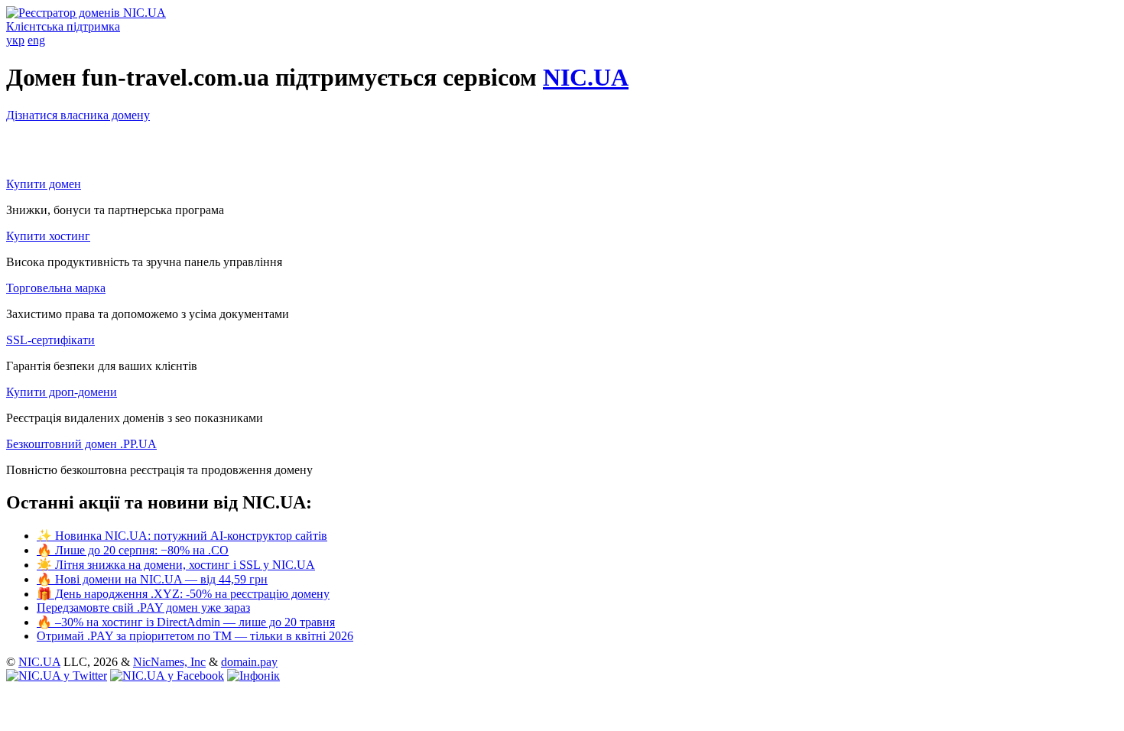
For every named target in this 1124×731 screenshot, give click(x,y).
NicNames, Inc (169, 661)
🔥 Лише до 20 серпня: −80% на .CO (133, 550)
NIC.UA (586, 77)
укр (15, 40)
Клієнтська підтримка (63, 26)
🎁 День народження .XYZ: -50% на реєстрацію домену (183, 593)
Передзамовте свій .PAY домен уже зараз (143, 607)
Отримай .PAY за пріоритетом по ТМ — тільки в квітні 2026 (195, 635)
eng (36, 40)
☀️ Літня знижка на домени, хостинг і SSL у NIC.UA (176, 564)
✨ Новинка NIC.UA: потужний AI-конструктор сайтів (182, 535)
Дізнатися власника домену (78, 115)
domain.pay (249, 661)
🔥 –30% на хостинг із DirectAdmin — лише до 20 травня (186, 622)
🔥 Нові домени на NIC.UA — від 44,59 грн (152, 579)
